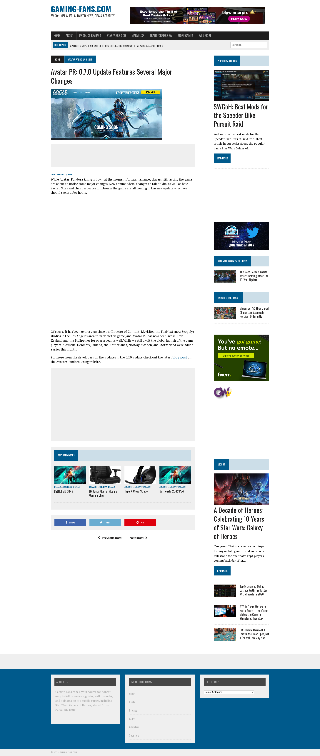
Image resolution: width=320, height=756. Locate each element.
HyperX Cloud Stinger (136, 491)
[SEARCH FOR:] (248, 44)
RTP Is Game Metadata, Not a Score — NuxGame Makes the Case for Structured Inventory (254, 612)
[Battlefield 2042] (70, 482)
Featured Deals (66, 455)
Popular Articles (227, 61)
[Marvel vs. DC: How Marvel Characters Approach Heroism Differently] (225, 317)
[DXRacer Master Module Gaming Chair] (105, 482)
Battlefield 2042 (63, 491)
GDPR (132, 719)
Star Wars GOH (116, 35)
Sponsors (134, 735)
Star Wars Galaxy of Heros (232, 261)
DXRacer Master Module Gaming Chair (103, 493)
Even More (205, 35)
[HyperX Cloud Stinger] (140, 482)
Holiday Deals (71, 486)
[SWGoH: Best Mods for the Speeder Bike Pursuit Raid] (241, 99)
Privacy (133, 710)
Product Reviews (90, 35)
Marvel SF (138, 35)
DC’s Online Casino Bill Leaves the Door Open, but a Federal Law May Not (254, 634)
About (70, 35)
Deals (57, 486)
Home (57, 35)
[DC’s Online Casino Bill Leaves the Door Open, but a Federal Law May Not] (225, 638)
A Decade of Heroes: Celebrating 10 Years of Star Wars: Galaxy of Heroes (239, 523)
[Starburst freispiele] (223, 397)
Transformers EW (161, 35)
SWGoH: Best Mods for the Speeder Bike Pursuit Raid (241, 115)
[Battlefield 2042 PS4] (175, 482)
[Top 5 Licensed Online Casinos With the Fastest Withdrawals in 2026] (225, 595)
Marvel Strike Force (228, 298)
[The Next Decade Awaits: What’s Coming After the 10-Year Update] (225, 280)
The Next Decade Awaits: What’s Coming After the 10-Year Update (254, 276)
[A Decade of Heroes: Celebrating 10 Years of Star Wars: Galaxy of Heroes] (241, 502)
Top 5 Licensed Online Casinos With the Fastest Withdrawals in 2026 (254, 590)
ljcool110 (71, 174)
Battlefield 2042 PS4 (171, 491)
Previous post (111, 538)
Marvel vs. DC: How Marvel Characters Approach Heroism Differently (254, 312)
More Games (185, 35)
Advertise (134, 727)
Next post (137, 538)
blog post (179, 357)
